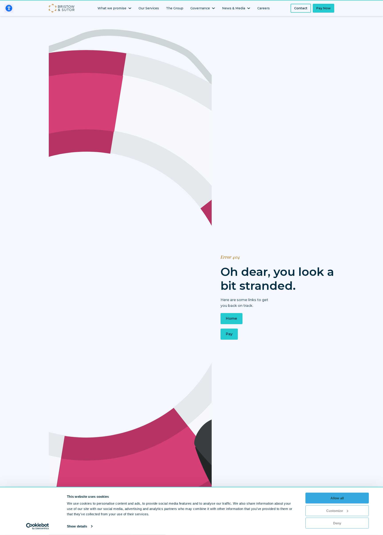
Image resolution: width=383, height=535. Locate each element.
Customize (334, 510)
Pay (229, 334)
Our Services (149, 8)
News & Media (233, 8)
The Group (174, 8)
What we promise (112, 8)
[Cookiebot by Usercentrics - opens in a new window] (37, 526)
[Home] (62, 8)
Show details (77, 526)
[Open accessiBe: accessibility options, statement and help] (9, 8)
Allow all (337, 498)
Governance (200, 8)
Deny (337, 523)
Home (231, 318)
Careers (263, 8)
